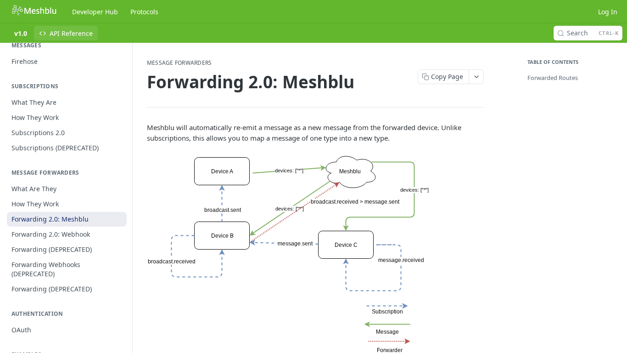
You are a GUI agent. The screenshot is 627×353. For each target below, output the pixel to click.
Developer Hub (95, 11)
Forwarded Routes (552, 78)
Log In (607, 11)
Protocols (144, 11)
